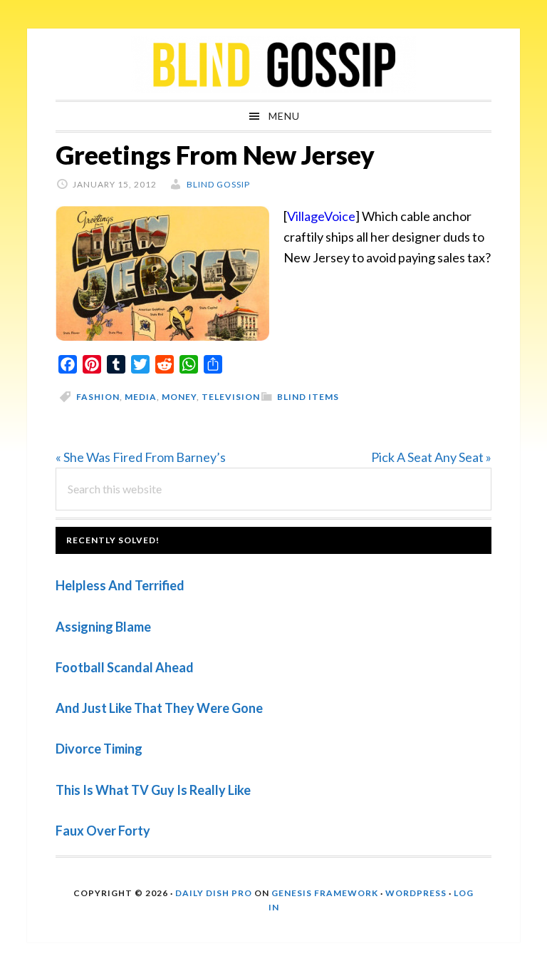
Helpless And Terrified (120, 585)
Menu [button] (284, 116)
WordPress (416, 893)
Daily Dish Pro (213, 893)
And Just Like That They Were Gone (159, 708)
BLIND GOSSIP (273, 64)
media (141, 396)
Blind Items (308, 396)
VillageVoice (321, 216)
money (179, 396)
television (231, 396)
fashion (98, 396)
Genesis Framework (324, 893)
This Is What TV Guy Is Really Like (153, 790)
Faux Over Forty (103, 830)
